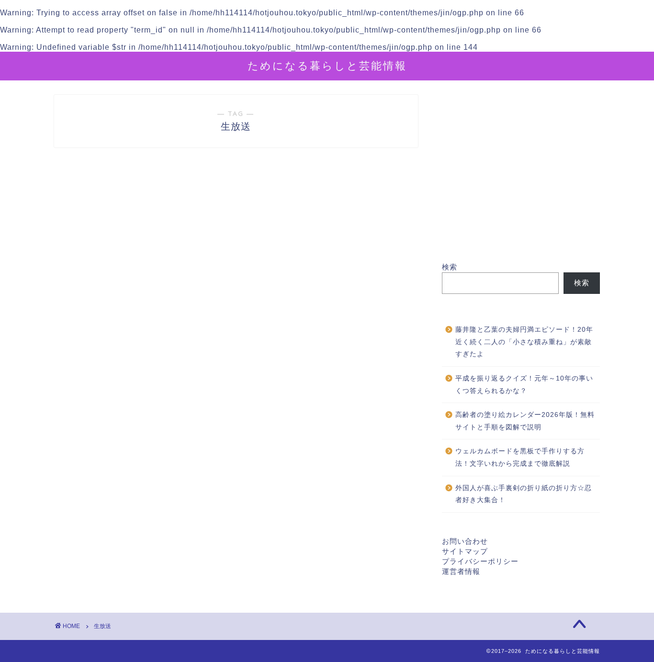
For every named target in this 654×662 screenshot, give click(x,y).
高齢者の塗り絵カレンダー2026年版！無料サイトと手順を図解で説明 (525, 421)
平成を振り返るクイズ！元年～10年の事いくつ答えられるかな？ (524, 384)
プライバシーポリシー (480, 561)
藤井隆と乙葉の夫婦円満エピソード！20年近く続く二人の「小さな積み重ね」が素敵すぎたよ (524, 342)
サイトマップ (465, 551)
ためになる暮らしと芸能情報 (327, 65)
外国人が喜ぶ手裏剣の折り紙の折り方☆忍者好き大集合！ (523, 494)
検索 (449, 267)
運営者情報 (461, 571)
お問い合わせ (465, 541)
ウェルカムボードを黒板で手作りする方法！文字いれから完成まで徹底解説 (520, 457)
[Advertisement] (521, 178)
